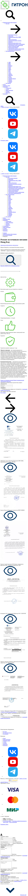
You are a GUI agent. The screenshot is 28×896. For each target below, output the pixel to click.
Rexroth (10, 77)
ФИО (14, 837)
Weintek (10, 82)
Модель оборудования (18, 843)
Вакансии (8, 92)
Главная (5, 233)
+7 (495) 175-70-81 (5, 107)
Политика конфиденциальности (19, 821)
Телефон (15, 840)
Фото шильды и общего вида (7, 844)
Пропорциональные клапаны (14, 40)
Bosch (9, 67)
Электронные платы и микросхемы (16, 48)
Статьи (7, 89)
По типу (7, 177)
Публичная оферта (7, 821)
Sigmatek (10, 81)
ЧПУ (9, 38)
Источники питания (12, 34)
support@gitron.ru (12, 712)
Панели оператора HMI (13, 46)
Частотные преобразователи (14, 50)
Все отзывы (3, 392)
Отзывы (7, 91)
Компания (5, 86)
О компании (8, 88)
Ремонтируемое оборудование (10, 22)
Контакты (5, 93)
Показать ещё (23, 894)
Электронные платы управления (15, 45)
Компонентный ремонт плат (14, 43)
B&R (9, 63)
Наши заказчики (9, 90)
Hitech (9, 69)
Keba (9, 71)
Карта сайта (5, 822)
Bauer (9, 64)
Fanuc (9, 68)
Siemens (10, 79)
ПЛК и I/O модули (12, 39)
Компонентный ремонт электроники (16, 44)
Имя (14, 859)
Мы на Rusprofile (13, 822)
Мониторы (10, 36)
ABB (9, 62)
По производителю (10, 194)
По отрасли (8, 83)
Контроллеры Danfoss (13, 47)
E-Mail (14, 839)
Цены (4, 84)
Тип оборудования (17, 841)
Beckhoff (10, 65)
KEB (9, 70)
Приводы (10, 41)
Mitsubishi (10, 75)
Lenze (9, 72)
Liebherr (10, 74)
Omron (9, 76)
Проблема (14, 854)
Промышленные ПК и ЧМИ (14, 37)
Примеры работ (6, 85)
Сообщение (14, 867)
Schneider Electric (12, 78)
